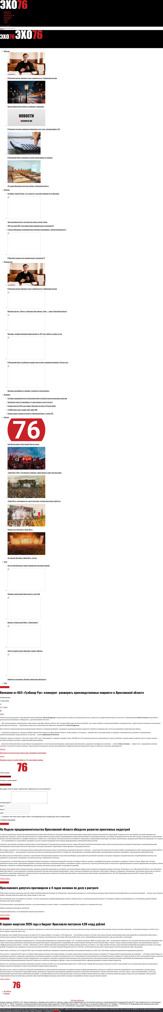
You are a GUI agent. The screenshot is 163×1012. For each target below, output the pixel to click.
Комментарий (5, 803)
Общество (7, 12)
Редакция (7, 993)
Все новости (7, 991)
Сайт (1, 813)
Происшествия (9, 15)
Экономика (8, 17)
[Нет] (60, 1011)
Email (2, 809)
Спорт (6, 21)
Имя (2, 806)
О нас (6, 22)
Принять (56, 1011)
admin (2, 714)
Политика (7, 13)
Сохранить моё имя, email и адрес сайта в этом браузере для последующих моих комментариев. (36, 817)
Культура (7, 19)
